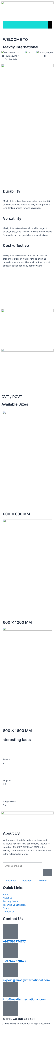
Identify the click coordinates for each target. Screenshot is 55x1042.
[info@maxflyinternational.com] (10, 989)
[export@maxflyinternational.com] (10, 970)
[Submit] (47, 872)
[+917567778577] (10, 950)
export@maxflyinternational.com (26, 980)
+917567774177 (14, 941)
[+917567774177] (10, 931)
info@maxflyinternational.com (24, 999)
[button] (4, 56)
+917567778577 (14, 961)
